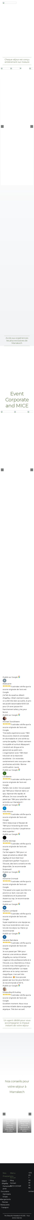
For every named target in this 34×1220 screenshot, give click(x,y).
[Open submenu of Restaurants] (10, 1205)
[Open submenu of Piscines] (9, 1202)
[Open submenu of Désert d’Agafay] (9, 1182)
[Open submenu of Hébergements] (12, 1199)
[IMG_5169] (9, 3)
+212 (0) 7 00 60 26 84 (30, 1180)
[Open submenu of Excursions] (10, 1191)
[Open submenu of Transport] (9, 1207)
